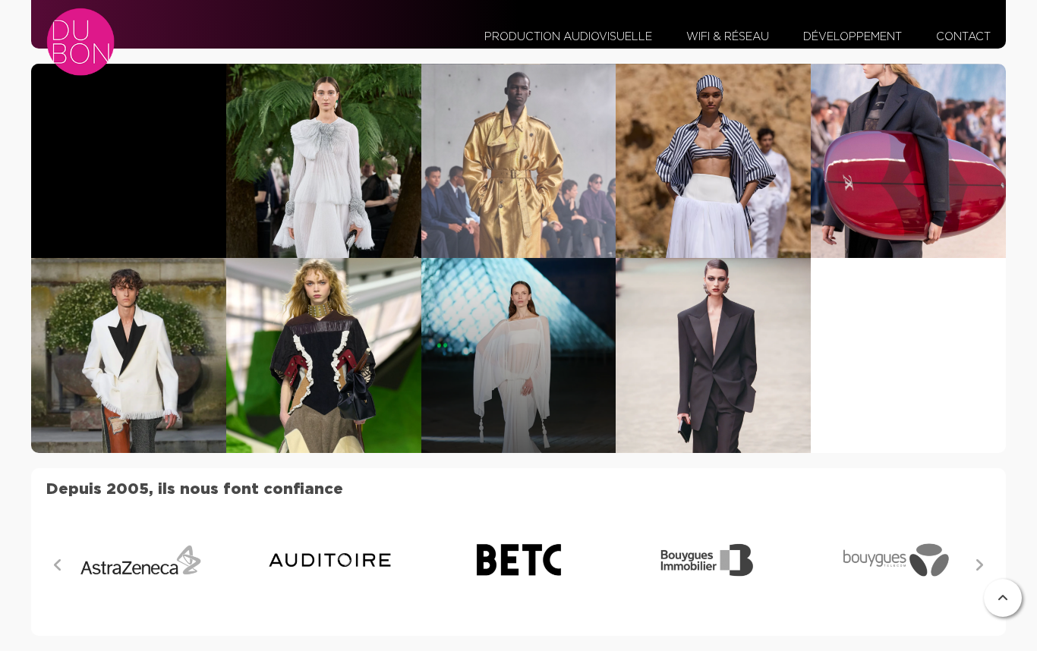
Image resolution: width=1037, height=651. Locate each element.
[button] (979, 565)
